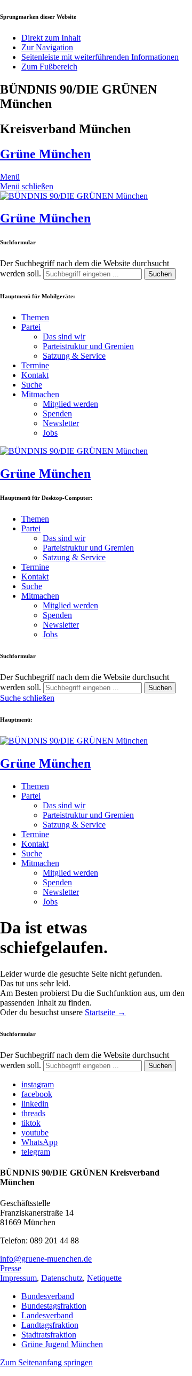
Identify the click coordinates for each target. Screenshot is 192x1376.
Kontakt (35, 375)
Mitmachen (40, 394)
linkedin (35, 1103)
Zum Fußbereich (49, 66)
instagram (37, 1084)
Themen (35, 317)
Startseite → (105, 1012)
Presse (10, 1268)
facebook (36, 1094)
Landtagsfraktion (49, 1324)
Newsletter (61, 423)
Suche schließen (27, 697)
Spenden (57, 413)
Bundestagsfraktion (53, 1305)
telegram (35, 1151)
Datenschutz (62, 1277)
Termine (35, 365)
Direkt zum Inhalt (51, 37)
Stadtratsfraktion (48, 1334)
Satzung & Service (74, 355)
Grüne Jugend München (62, 1344)
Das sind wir (64, 336)
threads (33, 1113)
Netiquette (104, 1277)
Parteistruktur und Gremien (88, 346)
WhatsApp (39, 1142)
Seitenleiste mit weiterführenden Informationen (100, 56)
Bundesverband (47, 1296)
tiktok (31, 1122)
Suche (31, 384)
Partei (31, 326)
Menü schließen (26, 186)
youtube (35, 1132)
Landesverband (47, 1315)
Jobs (50, 432)
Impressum (18, 1277)
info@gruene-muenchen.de (46, 1258)
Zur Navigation (47, 47)
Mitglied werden (70, 403)
